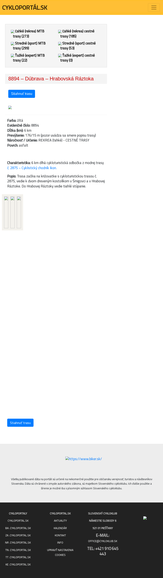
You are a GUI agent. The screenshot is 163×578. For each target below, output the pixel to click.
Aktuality (60, 520)
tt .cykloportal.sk (18, 557)
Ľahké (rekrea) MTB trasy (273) (28, 33)
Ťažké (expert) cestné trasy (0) (77, 58)
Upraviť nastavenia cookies (60, 552)
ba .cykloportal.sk (18, 528)
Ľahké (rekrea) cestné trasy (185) (77, 33)
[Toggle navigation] (154, 7)
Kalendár (60, 528)
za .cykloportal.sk (18, 535)
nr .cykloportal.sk (18, 542)
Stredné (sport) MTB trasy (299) (29, 45)
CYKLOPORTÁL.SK (24, 7)
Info (60, 542)
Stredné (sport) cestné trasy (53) (78, 45)
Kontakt (60, 535)
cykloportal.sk (18, 520)
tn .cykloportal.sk (18, 550)
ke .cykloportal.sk (18, 564)
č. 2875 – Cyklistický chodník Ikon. (32, 167)
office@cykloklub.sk (102, 541)
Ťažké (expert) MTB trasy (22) (29, 58)
